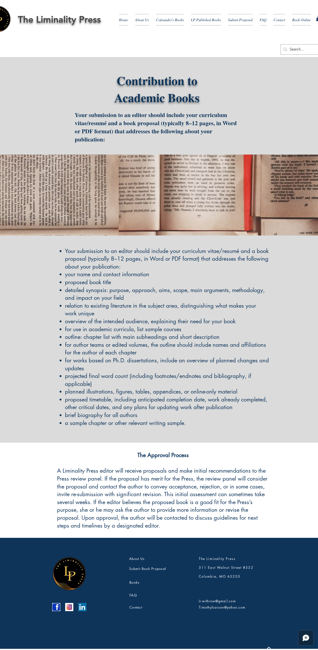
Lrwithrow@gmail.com (217, 601)
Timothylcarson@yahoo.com (222, 607)
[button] (142, 20)
